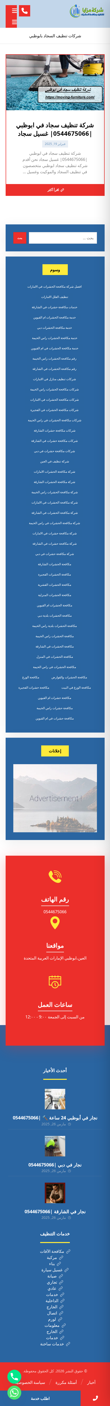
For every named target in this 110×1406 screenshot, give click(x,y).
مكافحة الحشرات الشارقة (54, 564)
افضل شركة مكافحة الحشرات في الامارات (54, 286)
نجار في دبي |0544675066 (55, 1165)
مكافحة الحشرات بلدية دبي (55, 615)
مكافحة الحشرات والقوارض (69, 677)
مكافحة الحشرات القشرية (54, 584)
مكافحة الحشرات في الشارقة (55, 646)
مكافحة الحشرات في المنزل (54, 656)
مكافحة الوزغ (30, 677)
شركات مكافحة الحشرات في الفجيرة (54, 410)
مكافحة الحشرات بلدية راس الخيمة (54, 626)
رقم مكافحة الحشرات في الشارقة (54, 369)
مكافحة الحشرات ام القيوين (54, 605)
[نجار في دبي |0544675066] (55, 1146)
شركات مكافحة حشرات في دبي (54, 451)
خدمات (52, 1294)
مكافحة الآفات (52, 1251)
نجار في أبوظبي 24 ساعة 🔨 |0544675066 (55, 1118)
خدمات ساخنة (52, 1344)
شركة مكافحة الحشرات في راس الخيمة (54, 523)
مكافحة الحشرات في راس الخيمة (54, 667)
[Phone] (14, 1377)
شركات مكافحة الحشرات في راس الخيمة (54, 420)
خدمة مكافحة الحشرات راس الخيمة (54, 338)
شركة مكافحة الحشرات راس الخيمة (54, 492)
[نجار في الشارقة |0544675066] (55, 1193)
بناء (52, 1263)
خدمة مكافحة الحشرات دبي (54, 327)
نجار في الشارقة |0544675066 (55, 1211)
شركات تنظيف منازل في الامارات (54, 379)
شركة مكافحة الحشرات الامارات (54, 471)
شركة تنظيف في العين (54, 461)
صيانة (52, 1276)
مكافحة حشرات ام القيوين (54, 698)
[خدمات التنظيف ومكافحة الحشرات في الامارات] (87, 11)
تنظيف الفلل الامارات (54, 297)
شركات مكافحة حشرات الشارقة (54, 430)
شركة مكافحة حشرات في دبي (54, 554)
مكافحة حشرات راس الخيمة (55, 708)
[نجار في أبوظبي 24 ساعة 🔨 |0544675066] (55, 1099)
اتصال (52, 1313)
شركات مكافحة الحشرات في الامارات (54, 399)
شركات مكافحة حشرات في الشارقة (54, 441)
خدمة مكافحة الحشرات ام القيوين (54, 317)
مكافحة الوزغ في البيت (76, 687)
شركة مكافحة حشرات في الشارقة (54, 543)
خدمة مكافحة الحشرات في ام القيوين (54, 348)
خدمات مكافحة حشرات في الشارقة (54, 307)
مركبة (52, 1257)
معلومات (52, 1325)
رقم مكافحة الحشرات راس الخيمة (54, 358)
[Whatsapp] (14, 1393)
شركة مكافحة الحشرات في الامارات (54, 502)
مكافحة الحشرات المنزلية (54, 595)
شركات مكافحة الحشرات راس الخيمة (54, 389)
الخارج (52, 1307)
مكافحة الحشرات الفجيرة (54, 574)
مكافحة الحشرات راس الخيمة (55, 636)
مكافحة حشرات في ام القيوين (55, 718)
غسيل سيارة (51, 1270)
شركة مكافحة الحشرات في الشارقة (54, 512)
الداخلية (52, 1300)
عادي (52, 1288)
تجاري (52, 1282)
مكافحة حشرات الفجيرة (33, 687)
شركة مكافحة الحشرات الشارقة (54, 482)
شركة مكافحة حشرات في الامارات (54, 533)
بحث (19, 238)
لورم (52, 1319)
